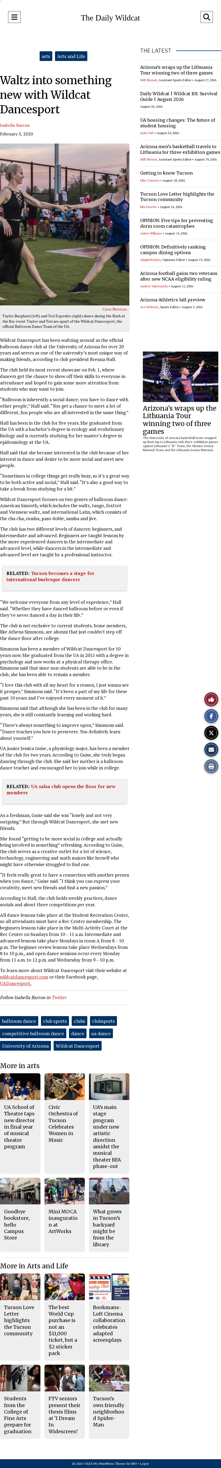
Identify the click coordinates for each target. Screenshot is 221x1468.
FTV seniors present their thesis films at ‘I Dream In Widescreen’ (64, 1414)
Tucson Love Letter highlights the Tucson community (177, 196)
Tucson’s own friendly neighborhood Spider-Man (108, 1411)
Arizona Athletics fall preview (172, 299)
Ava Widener (149, 307)
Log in (144, 1464)
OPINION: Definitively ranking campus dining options (173, 249)
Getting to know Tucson (166, 173)
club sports (55, 1021)
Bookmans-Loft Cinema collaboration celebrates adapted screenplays (109, 1323)
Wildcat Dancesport (77, 1046)
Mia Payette (148, 207)
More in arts (20, 1066)
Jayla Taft (147, 133)
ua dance (101, 1033)
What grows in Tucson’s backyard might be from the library (107, 1227)
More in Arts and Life (34, 1266)
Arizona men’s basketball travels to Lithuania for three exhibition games (180, 149)
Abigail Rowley (150, 260)
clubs (79, 1021)
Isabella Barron (15, 125)
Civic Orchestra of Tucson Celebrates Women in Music (63, 1123)
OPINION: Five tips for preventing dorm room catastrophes (176, 223)
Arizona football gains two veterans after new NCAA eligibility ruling (178, 276)
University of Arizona (25, 1046)
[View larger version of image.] (64, 224)
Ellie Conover (150, 180)
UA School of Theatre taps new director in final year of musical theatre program (19, 1127)
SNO (134, 1464)
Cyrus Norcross (114, 309)
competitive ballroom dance (33, 1033)
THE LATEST (155, 50)
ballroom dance (19, 1021)
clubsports (103, 1021)
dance (77, 1033)
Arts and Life (71, 56)
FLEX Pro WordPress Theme (105, 1464)
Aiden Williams (151, 233)
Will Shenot (148, 80)
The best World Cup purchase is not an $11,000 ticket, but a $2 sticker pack (63, 1330)
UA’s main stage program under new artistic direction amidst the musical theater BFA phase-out (107, 1136)
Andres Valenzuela (154, 286)
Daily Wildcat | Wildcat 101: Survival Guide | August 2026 (178, 96)
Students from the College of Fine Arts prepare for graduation (18, 1414)
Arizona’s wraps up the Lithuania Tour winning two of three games (176, 70)
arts (46, 56)
